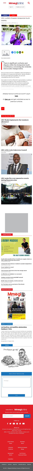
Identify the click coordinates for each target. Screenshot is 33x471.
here (16, 96)
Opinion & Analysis (22, 447)
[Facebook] (8, 423)
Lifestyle (10, 447)
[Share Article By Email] (20, 52)
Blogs (22, 449)
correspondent (4, 261)
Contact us (4, 464)
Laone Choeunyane (5, 282)
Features (10, 449)
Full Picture (22, 453)
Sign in (11, 7)
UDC (3, 108)
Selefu (7, 345)
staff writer (3, 123)
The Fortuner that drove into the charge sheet (14, 270)
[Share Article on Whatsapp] (17, 52)
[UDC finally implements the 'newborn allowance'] (16, 135)
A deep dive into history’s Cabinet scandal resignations (16, 263)
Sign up (7, 99)
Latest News (10, 441)
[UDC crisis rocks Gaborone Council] (16, 164)
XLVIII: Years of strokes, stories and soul (12, 280)
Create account (20, 7)
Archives (10, 464)
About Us (15, 464)
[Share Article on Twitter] (15, 52)
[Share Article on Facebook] (12, 52)
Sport (22, 443)
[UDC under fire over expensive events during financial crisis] (16, 194)
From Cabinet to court (7, 267)
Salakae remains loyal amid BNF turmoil (12, 277)
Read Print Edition (7, 289)
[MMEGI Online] (16, 3)
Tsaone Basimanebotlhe (5, 151)
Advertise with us (22, 464)
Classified (10, 459)
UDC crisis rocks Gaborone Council (14, 150)
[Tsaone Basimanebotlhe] (5, 53)
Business (22, 441)
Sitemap (29, 464)
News (13, 15)
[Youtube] (14, 423)
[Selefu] (16, 359)
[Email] (24, 423)
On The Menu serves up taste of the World (12, 284)
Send (16, 395)
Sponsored (10, 453)
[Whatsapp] (20, 423)
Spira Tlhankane (4, 268)
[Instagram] (17, 423)
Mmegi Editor (4, 341)
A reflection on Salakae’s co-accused (11, 274)
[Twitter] (11, 423)
